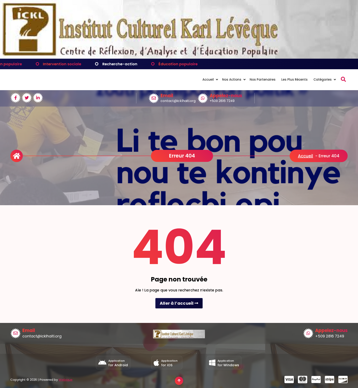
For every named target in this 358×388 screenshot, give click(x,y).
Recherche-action (93, 64)
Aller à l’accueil (177, 303)
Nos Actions (231, 79)
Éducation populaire (151, 64)
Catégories (322, 79)
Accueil (208, 79)
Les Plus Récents (294, 79)
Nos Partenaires (263, 79)
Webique (66, 379)
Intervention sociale (35, 64)
